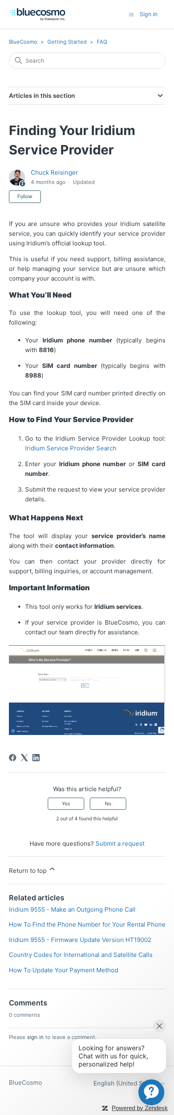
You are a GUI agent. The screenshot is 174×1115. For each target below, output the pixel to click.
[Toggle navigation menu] (131, 14)
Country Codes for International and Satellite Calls (81, 955)
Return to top (28, 870)
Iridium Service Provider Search (71, 448)
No (108, 803)
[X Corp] (24, 757)
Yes (66, 803)
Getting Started (67, 41)
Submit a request (119, 843)
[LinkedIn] (36, 757)
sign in (35, 1037)
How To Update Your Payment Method (63, 970)
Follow (24, 196)
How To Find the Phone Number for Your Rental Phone (87, 924)
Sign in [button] (148, 14)
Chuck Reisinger (54, 172)
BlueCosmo (23, 41)
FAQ (102, 41)
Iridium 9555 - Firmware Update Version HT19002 (80, 940)
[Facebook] (12, 757)
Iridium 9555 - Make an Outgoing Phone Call (72, 909)
